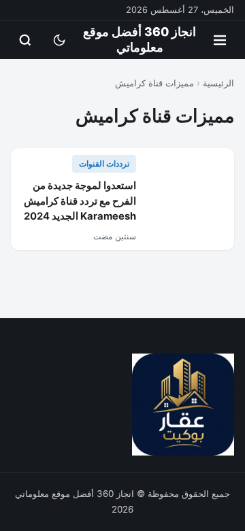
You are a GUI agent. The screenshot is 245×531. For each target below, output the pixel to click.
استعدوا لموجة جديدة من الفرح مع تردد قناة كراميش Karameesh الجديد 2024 (80, 200)
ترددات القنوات (104, 163)
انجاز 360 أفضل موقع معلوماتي (139, 39)
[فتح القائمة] (220, 40)
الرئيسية (218, 83)
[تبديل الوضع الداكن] (59, 40)
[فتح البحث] (25, 40)
